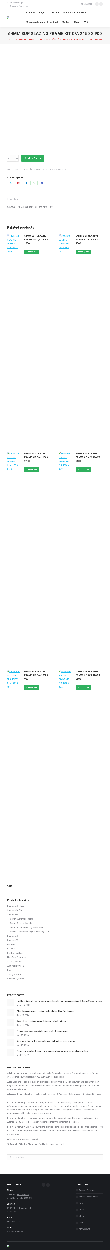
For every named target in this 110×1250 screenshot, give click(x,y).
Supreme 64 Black (15, 910)
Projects (83, 1209)
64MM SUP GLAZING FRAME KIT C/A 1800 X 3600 (88, 457)
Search (99, 1157)
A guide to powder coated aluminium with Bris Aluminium (42, 1031)
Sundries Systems (15, 979)
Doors (10, 970)
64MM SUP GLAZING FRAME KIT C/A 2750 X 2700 (88, 240)
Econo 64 (11, 944)
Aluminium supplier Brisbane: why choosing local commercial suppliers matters (52, 1051)
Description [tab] (12, 199)
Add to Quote (33, 158)
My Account (84, 1229)
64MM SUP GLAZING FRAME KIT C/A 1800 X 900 (36, 675)
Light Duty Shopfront (16, 957)
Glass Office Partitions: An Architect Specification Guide (41, 1021)
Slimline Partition (15, 953)
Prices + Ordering (87, 1190)
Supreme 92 (12, 940)
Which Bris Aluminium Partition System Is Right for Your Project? (46, 1011)
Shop (81, 1216)
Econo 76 (11, 949)
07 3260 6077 (86, 4)
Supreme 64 (12, 914)
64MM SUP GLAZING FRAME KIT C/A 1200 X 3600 (88, 675)
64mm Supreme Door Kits (22, 923)
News (81, 1203)
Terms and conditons (88, 1197)
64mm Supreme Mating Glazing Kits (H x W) (29, 932)
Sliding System (14, 974)
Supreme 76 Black (15, 906)
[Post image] (10, 1002)
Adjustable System (15, 966)
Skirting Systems (15, 961)
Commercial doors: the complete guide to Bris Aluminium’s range (46, 1041)
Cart (81, 1222)
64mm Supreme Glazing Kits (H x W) (30, 169)
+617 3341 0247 (26, 1198)
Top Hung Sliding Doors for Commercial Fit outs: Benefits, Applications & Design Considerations (59, 1001)
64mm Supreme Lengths (21, 919)
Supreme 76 (12, 936)
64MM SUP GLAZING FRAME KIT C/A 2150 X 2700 (36, 457)
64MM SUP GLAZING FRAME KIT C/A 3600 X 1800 (36, 240)
